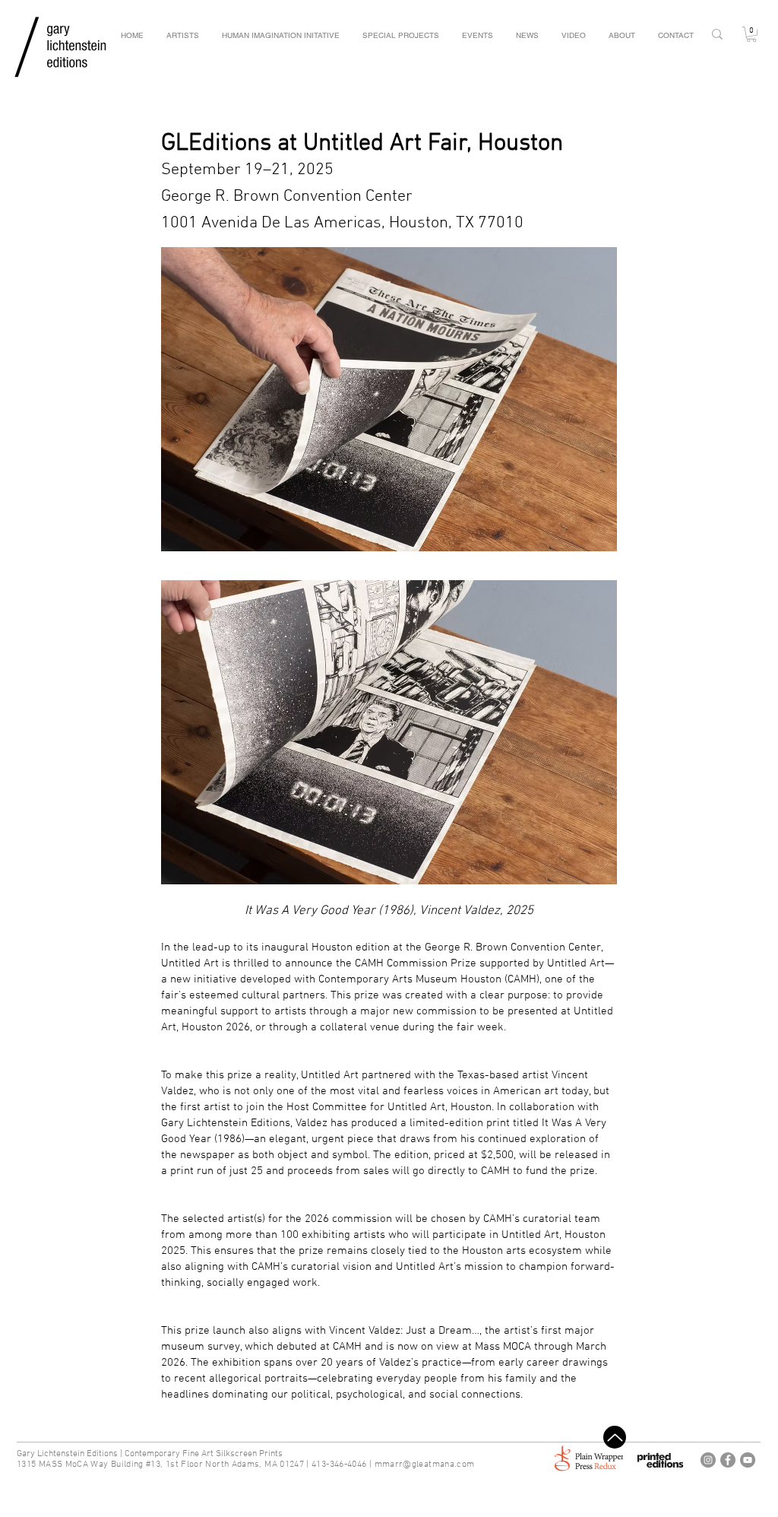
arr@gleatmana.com (432, 1464)
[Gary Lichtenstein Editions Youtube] (747, 1460)
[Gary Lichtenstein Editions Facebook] (727, 1460)
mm (383, 1464)
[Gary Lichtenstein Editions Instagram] (708, 1460)
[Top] (614, 1437)
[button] (751, 34)
